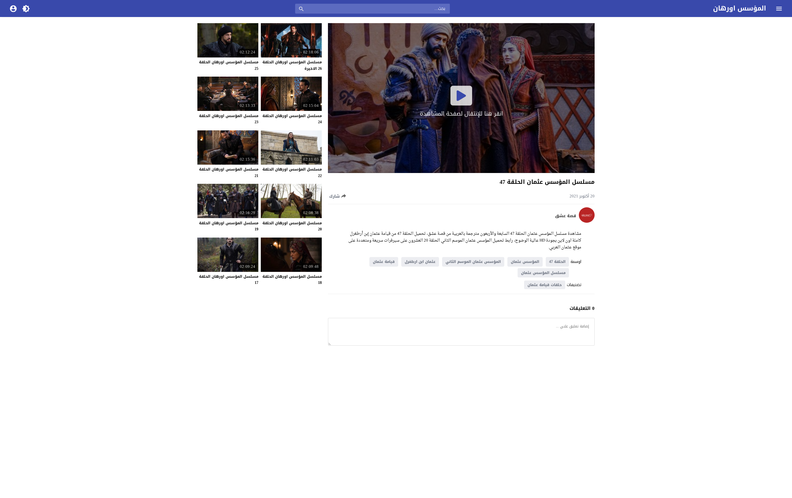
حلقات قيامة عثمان (544, 284)
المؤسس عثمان (525, 261)
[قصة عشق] (587, 221)
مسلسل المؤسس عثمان (543, 272)
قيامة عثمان (384, 261)
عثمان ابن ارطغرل (420, 261)
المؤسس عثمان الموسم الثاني (473, 261)
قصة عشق (565, 216)
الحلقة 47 (557, 261)
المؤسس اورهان (739, 8)
